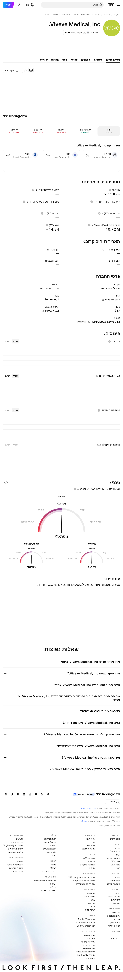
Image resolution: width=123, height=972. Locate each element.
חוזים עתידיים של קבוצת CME (81, 877)
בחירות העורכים (49, 871)
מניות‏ (117, 848)
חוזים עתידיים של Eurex (84, 880)
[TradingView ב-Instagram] (30, 794)
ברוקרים (91, 861)
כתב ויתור (90, 938)
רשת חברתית (50, 838)
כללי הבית (51, 852)
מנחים (53, 855)
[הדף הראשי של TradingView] (111, 5)
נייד (118, 935)
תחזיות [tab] (55, 59)
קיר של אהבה (50, 842)
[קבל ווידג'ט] (24, 70)
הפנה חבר (51, 845)
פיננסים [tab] (98, 59)
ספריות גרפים (16, 842)
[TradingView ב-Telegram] (18, 794)
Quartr (84, 821)
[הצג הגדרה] (110, 190)
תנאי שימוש (89, 935)
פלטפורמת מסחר (15, 852)
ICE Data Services (88, 808)
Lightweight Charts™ (13, 845)
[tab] (15, 341)
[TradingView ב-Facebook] (42, 794)
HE (28, 4)
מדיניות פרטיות (88, 941)
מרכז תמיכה (89, 903)
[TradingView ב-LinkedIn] (24, 794)
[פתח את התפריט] (119, 5)
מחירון (92, 842)
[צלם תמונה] (31, 70)
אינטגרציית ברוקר (15, 864)
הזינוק (92, 868)
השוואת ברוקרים (87, 864)
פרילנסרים (51, 887)
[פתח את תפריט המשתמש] (20, 5)
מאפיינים (90, 838)
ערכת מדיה (90, 909)
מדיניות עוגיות (88, 945)
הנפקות (116, 903)
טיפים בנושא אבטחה (85, 951)
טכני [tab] (64, 59)
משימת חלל (89, 896)
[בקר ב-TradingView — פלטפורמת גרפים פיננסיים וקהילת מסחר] (15, 116)
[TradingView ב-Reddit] (6, 794)
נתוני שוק (91, 845)
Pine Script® (114, 925)
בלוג (93, 900)
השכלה (53, 868)
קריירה (92, 906)
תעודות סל (115, 851)
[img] (69, 32)
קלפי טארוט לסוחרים (85, 922)
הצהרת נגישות (88, 948)
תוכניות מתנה (88, 848)
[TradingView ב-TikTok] (12, 794)
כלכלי (117, 893)
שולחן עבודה (114, 938)
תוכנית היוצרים (49, 848)
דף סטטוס (90, 958)
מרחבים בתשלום (48, 890)
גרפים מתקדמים (15, 848)
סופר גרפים (115, 838)
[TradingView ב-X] (48, 794)
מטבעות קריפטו (113, 858)
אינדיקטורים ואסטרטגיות (45, 880)
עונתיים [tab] (43, 59)
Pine (118, 868)
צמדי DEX (115, 864)
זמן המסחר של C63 (86, 925)
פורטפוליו (115, 912)
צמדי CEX (115, 861)
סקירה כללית (89, 858)
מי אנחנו (91, 893)
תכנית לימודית (16, 871)
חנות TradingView (86, 919)
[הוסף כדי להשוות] (87, 155)
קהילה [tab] (74, 59)
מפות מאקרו (114, 922)
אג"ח (118, 854)
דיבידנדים (115, 900)
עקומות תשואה (113, 916)
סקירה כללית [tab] (113, 59)
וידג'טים (19, 838)
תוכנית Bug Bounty (86, 955)
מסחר (53, 864)
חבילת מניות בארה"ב (85, 884)
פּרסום (20, 861)
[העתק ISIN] (89, 322)
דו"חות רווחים (114, 896)
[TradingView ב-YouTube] (36, 794)
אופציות (116, 919)
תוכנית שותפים (16, 868)
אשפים (53, 884)
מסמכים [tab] (85, 59)
